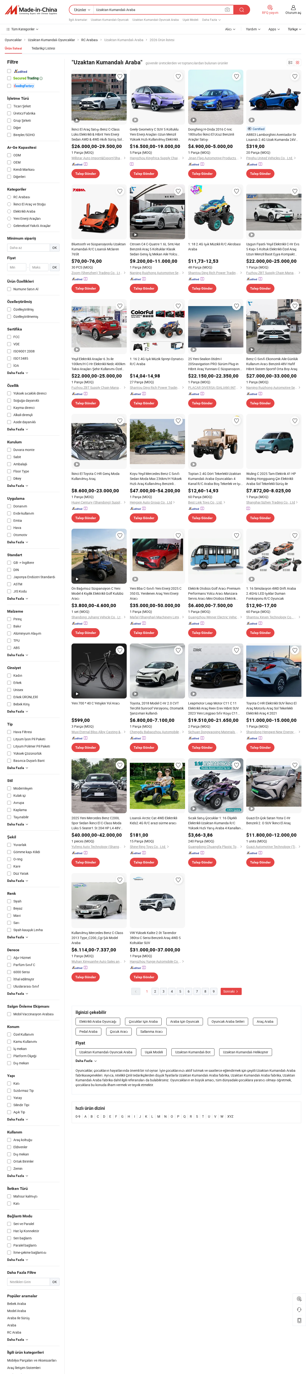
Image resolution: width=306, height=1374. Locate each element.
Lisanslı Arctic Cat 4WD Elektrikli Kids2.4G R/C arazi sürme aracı (153, 820)
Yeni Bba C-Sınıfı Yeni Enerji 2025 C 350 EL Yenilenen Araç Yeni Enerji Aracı (155, 593)
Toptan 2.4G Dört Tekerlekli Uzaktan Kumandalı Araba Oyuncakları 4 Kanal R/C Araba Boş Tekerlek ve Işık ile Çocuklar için (215, 478)
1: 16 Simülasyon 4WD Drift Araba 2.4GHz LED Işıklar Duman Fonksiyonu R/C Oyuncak (271, 593)
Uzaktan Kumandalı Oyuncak (110, 20)
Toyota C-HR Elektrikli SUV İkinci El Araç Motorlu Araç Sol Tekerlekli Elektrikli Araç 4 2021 (271, 708)
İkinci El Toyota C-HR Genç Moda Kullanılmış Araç (95, 476)
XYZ (230, 1116)
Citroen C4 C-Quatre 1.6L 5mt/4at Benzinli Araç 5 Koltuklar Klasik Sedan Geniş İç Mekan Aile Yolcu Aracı (155, 249)
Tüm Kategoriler (23, 29)
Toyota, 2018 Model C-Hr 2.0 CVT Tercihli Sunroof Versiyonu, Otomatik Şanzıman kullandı (157, 708)
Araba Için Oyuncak (184, 1021)
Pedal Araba (88, 1031)
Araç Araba (265, 1021)
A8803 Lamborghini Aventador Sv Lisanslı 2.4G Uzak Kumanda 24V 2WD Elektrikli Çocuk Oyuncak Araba (273, 137)
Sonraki (229, 991)
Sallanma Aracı (151, 1031)
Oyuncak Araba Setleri (228, 1021)
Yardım (251, 29)
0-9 (78, 1116)
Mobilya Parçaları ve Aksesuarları (32, 1360)
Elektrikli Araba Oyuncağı (97, 1021)
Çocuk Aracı (119, 1031)
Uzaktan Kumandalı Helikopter (245, 1052)
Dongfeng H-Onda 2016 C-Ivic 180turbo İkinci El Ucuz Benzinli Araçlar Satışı (211, 134)
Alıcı (228, 29)
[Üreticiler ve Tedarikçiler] (31, 10)
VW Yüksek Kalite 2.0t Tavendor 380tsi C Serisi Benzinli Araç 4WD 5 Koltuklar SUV (155, 937)
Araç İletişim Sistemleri (23, 1367)
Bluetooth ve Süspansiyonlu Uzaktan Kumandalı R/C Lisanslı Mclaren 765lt (98, 249)
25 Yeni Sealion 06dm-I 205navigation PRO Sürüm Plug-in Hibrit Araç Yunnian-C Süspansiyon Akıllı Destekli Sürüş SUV (214, 364)
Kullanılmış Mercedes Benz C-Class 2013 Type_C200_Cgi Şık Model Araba (97, 937)
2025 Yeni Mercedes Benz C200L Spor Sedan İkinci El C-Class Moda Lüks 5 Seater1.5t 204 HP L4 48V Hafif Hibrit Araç (96, 823)
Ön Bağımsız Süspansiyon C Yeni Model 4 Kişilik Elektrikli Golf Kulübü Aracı (97, 593)
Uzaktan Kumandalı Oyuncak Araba (155, 20)
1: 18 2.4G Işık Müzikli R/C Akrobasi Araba (214, 246)
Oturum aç (293, 12)
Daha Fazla (84, 1061)
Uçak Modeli (190, 20)
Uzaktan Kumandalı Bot (193, 1052)
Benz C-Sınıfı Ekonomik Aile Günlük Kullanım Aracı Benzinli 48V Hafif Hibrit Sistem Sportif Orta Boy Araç (272, 364)
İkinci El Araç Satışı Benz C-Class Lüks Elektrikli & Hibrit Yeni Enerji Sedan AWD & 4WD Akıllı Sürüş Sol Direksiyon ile (96, 134)
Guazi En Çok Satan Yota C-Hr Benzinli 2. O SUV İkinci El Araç (268, 820)
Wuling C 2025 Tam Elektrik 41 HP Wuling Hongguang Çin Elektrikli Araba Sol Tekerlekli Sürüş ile (271, 478)
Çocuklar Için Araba (143, 1021)
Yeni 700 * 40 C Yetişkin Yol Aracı (95, 703)
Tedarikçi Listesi (43, 48)
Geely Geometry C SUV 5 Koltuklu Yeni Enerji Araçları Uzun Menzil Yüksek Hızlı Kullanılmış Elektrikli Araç (154, 134)
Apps (272, 29)
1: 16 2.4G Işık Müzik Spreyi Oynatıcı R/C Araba (157, 361)
